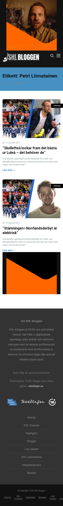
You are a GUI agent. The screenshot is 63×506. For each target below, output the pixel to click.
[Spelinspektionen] (12, 402)
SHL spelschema (32, 457)
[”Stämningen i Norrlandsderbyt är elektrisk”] (31, 198)
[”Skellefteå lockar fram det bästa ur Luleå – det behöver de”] (31, 118)
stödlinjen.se (35, 386)
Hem (5, 83)
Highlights (31, 433)
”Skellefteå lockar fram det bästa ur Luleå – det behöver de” (30, 150)
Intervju (57, 105)
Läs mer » (9, 170)
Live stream (31, 449)
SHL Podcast (31, 425)
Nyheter (31, 473)
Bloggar (31, 441)
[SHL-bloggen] (21, 56)
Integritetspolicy (31, 465)
